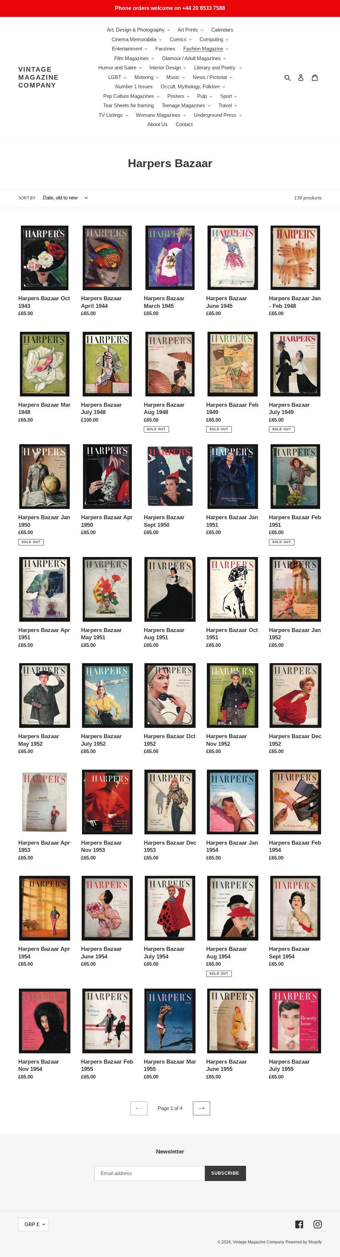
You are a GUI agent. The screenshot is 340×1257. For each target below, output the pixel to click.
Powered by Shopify (304, 1242)
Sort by (27, 198)
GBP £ (32, 1224)
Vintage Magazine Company (38, 77)
